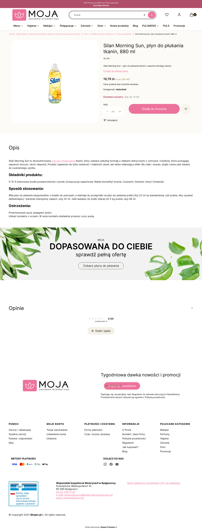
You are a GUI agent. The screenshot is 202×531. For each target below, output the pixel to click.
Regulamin (128, 442)
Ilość (105, 104)
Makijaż (164, 429)
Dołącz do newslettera (122, 386)
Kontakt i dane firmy (133, 434)
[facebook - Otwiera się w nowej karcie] (111, 464)
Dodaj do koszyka (154, 109)
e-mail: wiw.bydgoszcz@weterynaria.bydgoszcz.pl (84, 494)
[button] (151, 15)
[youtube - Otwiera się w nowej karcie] (117, 464)
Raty (11, 442)
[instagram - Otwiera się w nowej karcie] (105, 464)
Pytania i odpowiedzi (20, 438)
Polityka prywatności (134, 438)
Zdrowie (164, 442)
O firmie (126, 429)
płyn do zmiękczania (63, 160)
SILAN (106, 58)
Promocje (165, 451)
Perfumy (165, 434)
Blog (124, 451)
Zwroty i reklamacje (20, 429)
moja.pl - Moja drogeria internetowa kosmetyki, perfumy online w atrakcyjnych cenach (44, 34)
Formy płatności (93, 429)
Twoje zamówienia (57, 429)
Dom (86, 34)
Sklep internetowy (100, 527)
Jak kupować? (130, 447)
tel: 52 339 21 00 (65, 491)
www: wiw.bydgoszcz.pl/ (70, 497)
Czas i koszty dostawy (97, 434)
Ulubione (51, 438)
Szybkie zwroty (17, 434)
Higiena (164, 438)
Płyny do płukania (124, 34)
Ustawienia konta (56, 434)
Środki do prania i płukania (102, 34)
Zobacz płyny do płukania (101, 266)
